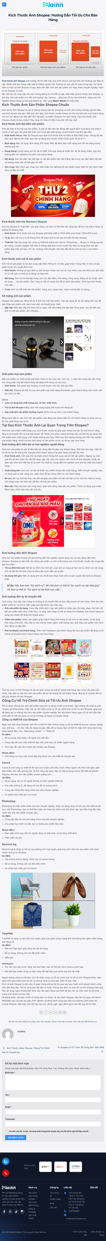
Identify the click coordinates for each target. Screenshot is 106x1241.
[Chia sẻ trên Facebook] (46, 1012)
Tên (7, 1095)
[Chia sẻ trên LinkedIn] (65, 1012)
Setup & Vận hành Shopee (62, 1022)
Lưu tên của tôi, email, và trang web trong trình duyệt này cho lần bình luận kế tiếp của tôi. (49, 1131)
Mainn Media (59, 100)
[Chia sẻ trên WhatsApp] (41, 1012)
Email (8, 1107)
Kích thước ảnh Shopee (13, 81)
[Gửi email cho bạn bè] (55, 1012)
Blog (34, 1022)
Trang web (10, 1119)
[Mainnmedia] (53, 4)
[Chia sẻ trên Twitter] (50, 1012)
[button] (4, 4)
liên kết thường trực (89, 1022)
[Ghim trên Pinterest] (60, 1012)
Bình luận (10, 1072)
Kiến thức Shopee (44, 1022)
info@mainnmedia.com (76, 1218)
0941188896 (74, 1211)
